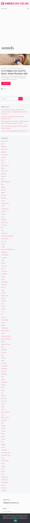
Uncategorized (5, 452)
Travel (3, 447)
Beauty (3, 163)
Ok (15, 520)
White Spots (4, 482)
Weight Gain (4, 477)
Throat (3, 439)
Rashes (3, 379)
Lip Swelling (4, 320)
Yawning (3, 490)
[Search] (20, 99)
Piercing (3, 363)
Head (2, 268)
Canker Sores (5, 203)
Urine (2, 458)
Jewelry (3, 306)
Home (3, 290)
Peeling (3, 358)
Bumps (3, 192)
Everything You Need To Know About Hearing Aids (14, 72)
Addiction (4, 146)
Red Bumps (4, 382)
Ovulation (4, 352)
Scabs (2, 387)
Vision (3, 469)
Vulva (2, 474)
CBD (2, 206)
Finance (3, 244)
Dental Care (4, 222)
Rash (2, 377)
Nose (2, 347)
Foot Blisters (5, 255)
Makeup (3, 325)
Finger (3, 247)
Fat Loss (3, 241)
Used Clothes (5, 461)
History (3, 287)
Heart (2, 279)
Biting (3, 168)
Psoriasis (4, 371)
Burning (3, 195)
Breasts (3, 190)
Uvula (2, 463)
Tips (2, 442)
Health (3, 276)
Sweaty (3, 428)
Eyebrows (4, 233)
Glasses (3, 263)
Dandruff (3, 219)
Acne (2, 144)
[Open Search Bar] (28, 9)
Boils (2, 184)
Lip (2, 314)
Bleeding (3, 173)
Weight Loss (4, 479)
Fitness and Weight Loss (8, 249)
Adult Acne (4, 149)
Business (3, 198)
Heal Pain (4, 274)
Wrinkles (3, 488)
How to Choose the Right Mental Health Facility (14, 131)
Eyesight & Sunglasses (7, 236)
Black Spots (4, 171)
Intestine (3, 301)
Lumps (3, 322)
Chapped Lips (5, 209)
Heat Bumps (4, 282)
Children (3, 211)
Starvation (4, 420)
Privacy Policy (7, 511)
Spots (2, 415)
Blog (2, 179)
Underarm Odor (5, 455)
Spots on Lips (5, 417)
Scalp (2, 390)
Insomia (3, 298)
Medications (4, 328)
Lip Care (3, 317)
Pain (2, 355)
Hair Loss (4, 266)
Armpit (3, 157)
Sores (2, 409)
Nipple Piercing (5, 344)
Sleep (2, 404)
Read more (6, 83)
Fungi (2, 260)
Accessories (4, 141)
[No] (28, 518)
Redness (3, 385)
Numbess (3, 349)
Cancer (3, 200)
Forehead (4, 257)
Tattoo (3, 433)
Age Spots (4, 152)
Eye (2, 230)
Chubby (3, 214)
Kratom (3, 309)
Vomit (3, 471)
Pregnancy (4, 368)
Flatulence (4, 252)
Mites (3, 333)
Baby (2, 160)
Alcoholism (4, 154)
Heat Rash (4, 284)
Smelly (3, 406)
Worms (3, 485)
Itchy (2, 303)
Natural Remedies (6, 336)
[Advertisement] (15, 26)
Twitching (4, 450)
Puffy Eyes (4, 374)
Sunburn (3, 425)
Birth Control (5, 165)
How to (3, 293)
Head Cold (4, 271)
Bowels (3, 187)
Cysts (2, 217)
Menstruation (5, 330)
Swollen (3, 431)
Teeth (2, 436)
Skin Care (4, 398)
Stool (2, 423)
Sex (2, 393)
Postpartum (4, 366)
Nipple (3, 341)
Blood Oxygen (5, 182)
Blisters (3, 176)
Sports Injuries (5, 412)
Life (2, 312)
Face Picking (4, 238)
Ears (4, 89)
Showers (3, 396)
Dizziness (4, 225)
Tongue (3, 444)
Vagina (3, 466)
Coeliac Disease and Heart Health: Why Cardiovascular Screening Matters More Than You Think (14, 112)
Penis (2, 360)
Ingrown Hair (5, 295)
